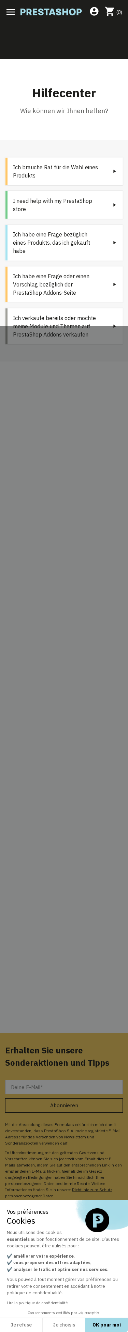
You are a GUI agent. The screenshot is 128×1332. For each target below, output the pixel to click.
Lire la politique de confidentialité (37, 1302)
